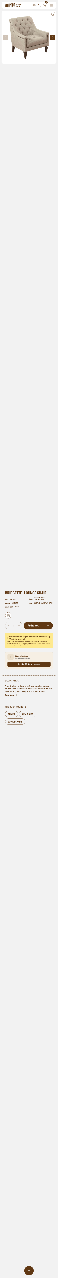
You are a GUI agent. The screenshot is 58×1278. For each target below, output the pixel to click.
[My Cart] (44, 5)
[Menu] (51, 5)
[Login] (39, 5)
